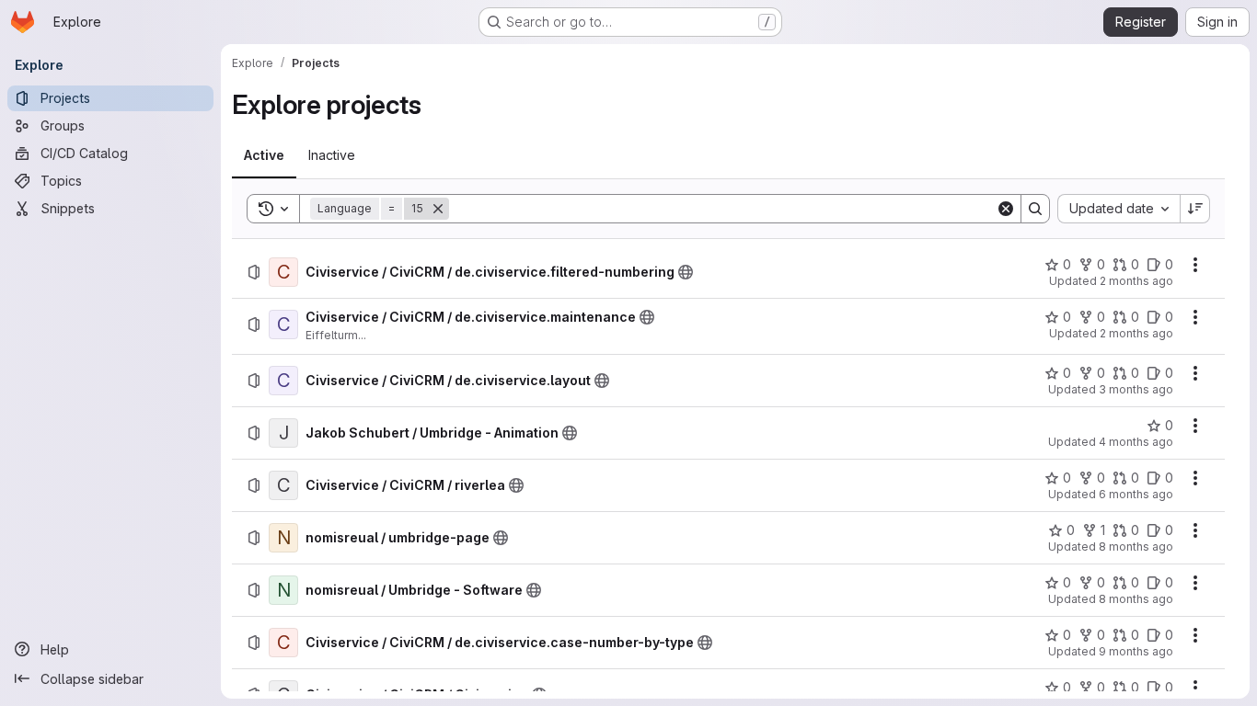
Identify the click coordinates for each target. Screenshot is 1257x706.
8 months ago (1136, 546)
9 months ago (1136, 651)
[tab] (264, 155)
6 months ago (1136, 494)
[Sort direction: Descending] (1195, 208)
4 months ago (1136, 442)
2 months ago (1136, 281)
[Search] (1035, 208)
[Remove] (438, 209)
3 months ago (1136, 389)
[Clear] (1006, 209)
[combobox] (1118, 208)
